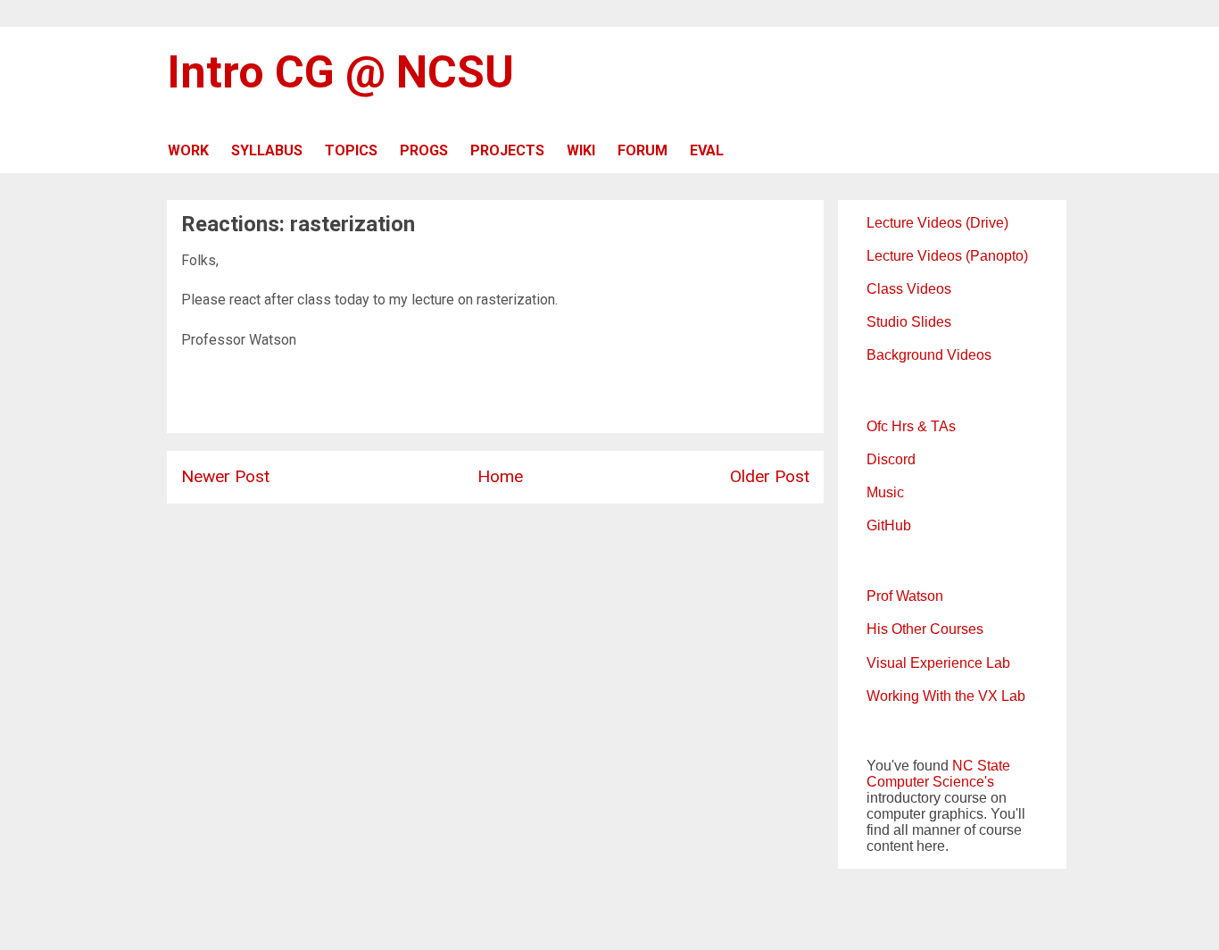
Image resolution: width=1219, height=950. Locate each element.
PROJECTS (507, 150)
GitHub (889, 525)
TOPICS (351, 150)
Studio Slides (909, 321)
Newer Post (225, 476)
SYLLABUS (267, 150)
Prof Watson (905, 596)
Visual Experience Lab (938, 663)
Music (885, 492)
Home (500, 476)
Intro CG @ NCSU (340, 72)
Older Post (769, 476)
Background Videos (929, 354)
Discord (891, 459)
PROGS (424, 150)
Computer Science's (930, 781)
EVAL (707, 150)
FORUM (643, 150)
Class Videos (909, 288)
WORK (188, 150)
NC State (981, 765)
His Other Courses (925, 629)
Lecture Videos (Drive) (937, 222)
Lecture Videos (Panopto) (947, 255)
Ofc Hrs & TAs (911, 426)
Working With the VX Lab (946, 696)
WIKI (581, 150)
